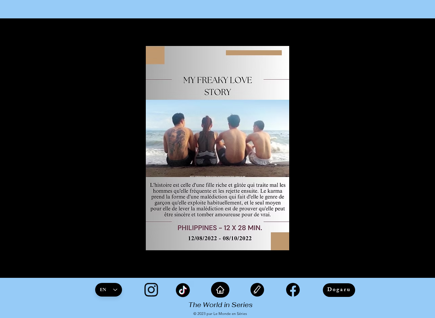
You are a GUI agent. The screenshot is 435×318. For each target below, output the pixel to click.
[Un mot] (257, 290)
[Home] (220, 290)
